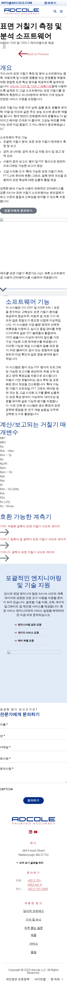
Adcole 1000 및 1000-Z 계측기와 (31, 86)
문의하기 (34, 800)
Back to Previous (38, 54)
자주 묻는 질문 (33, 928)
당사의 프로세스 (33, 911)
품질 (33, 952)
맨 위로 (55, 979)
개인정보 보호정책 (17, 979)
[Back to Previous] (22, 53)
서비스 (33, 943)
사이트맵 (40, 979)
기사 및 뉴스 (33, 919)
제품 (33, 935)
